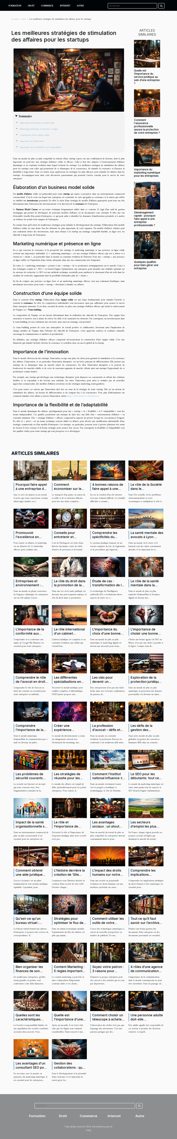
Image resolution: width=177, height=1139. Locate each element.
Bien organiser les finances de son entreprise (29, 971)
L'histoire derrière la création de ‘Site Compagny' (69, 875)
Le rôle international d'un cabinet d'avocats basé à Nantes (69, 635)
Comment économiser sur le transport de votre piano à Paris (68, 491)
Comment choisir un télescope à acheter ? (107, 1019)
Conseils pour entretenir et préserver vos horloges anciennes (69, 539)
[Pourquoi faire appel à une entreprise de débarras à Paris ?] (31, 470)
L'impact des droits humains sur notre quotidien (106, 875)
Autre (80, 6)
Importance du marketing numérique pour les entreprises (147, 172)
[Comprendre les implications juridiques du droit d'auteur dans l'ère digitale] (145, 856)
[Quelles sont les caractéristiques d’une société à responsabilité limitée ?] (31, 1001)
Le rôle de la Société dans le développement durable (146, 491)
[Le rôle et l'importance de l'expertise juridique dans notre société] (69, 808)
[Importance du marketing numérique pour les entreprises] (147, 152)
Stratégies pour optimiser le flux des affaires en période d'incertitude (69, 925)
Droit (31, 6)
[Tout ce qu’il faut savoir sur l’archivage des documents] (145, 904)
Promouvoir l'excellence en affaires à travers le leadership (30, 539)
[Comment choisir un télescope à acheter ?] (107, 1001)
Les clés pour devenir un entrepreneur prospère (102, 684)
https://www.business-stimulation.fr (83, 396)
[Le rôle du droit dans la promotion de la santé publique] (69, 567)
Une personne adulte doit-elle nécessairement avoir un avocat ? (147, 1021)
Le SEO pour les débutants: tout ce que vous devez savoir (145, 780)
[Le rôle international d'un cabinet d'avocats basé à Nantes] (69, 615)
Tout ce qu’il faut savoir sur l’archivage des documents (147, 923)
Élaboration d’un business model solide (37, 123)
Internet (65, 6)
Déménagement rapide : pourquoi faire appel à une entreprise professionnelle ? (144, 219)
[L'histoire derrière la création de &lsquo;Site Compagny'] (69, 856)
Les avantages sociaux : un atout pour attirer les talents (105, 828)
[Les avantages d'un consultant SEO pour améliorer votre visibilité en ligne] (31, 1049)
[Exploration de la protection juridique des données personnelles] (145, 663)
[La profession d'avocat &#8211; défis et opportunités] (107, 712)
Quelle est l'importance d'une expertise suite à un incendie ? (69, 1021)
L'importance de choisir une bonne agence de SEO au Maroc (144, 635)
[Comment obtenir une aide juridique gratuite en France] (31, 856)
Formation (15, 6)
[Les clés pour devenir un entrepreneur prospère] (107, 663)
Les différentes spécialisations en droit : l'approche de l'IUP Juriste (69, 684)
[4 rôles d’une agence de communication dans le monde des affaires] (145, 953)
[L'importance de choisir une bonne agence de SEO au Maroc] (145, 615)
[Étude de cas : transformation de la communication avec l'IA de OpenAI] (107, 567)
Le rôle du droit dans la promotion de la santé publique (69, 585)
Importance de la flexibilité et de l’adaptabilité (40, 147)
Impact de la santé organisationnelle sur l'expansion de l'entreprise (32, 828)
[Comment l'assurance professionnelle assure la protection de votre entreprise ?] (147, 103)
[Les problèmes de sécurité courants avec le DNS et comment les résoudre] (31, 760)
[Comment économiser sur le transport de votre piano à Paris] (69, 470)
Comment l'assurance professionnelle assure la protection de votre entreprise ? (147, 126)
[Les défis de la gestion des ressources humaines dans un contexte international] (145, 712)
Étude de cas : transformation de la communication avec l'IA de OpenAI (108, 587)
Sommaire (25, 116)
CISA (88, 1130)
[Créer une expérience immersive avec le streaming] (69, 712)
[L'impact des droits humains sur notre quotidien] (107, 856)
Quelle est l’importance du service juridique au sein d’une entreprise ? (147, 77)
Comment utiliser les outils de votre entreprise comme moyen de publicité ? (108, 925)
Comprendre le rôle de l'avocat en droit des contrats (31, 682)
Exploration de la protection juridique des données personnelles (146, 684)
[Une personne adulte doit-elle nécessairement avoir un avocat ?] (145, 1001)
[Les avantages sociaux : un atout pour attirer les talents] (107, 808)
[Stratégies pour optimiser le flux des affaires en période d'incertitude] (69, 904)
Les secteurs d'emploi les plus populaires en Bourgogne (143, 828)
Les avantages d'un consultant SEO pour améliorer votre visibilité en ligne (31, 1069)
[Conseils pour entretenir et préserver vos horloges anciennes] (69, 519)
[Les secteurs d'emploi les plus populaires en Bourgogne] (145, 808)
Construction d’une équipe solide (34, 135)
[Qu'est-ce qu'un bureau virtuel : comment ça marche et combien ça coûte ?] (31, 904)
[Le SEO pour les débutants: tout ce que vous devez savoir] (145, 760)
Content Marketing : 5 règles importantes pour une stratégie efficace (70, 973)
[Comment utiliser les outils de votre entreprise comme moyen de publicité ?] (107, 904)
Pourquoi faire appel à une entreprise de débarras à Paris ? (31, 489)
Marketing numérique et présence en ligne (39, 129)
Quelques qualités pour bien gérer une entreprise (146, 265)
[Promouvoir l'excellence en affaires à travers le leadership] (31, 519)
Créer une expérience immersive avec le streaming (68, 732)
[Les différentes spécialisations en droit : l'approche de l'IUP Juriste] (69, 663)
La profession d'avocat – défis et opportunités (106, 730)
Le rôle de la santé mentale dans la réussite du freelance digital (147, 587)
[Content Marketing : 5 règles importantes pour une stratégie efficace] (69, 953)
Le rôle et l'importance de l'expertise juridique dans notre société (69, 828)
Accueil (14, 19)
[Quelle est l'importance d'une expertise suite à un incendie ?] (69, 1001)
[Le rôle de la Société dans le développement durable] (145, 470)
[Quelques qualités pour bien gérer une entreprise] (147, 245)
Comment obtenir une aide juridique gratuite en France (30, 875)
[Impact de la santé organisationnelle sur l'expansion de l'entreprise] (31, 808)
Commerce (47, 6)
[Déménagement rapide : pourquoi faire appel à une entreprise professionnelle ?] (147, 195)
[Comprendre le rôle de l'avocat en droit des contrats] (31, 663)
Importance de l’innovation (32, 141)
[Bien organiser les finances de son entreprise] (31, 953)
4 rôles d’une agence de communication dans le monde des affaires (147, 973)
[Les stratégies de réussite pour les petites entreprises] (69, 760)
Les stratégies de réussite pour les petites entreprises (68, 778)
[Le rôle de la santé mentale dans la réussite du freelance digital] (145, 567)
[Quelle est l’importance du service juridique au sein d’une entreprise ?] (147, 54)
